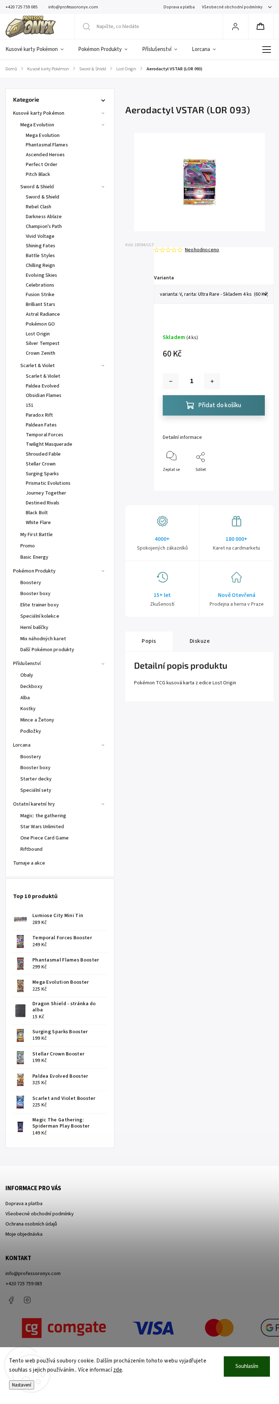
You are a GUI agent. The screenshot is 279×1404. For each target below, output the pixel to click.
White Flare (38, 522)
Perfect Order (41, 164)
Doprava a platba (179, 7)
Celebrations (40, 285)
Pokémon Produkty (34, 571)
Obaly (26, 675)
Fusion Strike (40, 294)
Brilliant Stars (41, 304)
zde (117, 1370)
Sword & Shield (37, 186)
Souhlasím (246, 1366)
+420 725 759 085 (23, 1283)
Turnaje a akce (29, 863)
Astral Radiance (43, 314)
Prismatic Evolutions (48, 483)
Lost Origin (38, 334)
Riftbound (31, 849)
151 (29, 405)
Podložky (30, 731)
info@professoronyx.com (33, 1273)
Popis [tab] (149, 641)
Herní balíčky (34, 627)
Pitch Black (38, 174)
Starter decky (36, 779)
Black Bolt (37, 512)
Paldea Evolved (42, 386)
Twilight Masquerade (49, 444)
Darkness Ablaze (44, 216)
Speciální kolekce (39, 616)
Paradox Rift (39, 415)
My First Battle (36, 534)
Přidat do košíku (219, 405)
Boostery (30, 582)
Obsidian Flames (44, 395)
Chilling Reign (40, 265)
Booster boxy (35, 593)
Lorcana (22, 745)
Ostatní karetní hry (34, 804)
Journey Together (46, 493)
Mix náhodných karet (43, 638)
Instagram (27, 1300)
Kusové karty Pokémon (38, 113)
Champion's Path (44, 226)
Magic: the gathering (43, 815)
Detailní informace (182, 437)
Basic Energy (34, 557)
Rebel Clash (38, 207)
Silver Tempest (43, 343)
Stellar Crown (41, 464)
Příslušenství (27, 663)
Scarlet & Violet (37, 365)
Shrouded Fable (43, 454)
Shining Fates (40, 245)
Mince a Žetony (37, 720)
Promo (27, 546)
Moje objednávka (24, 1234)
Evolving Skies (41, 275)
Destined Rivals (43, 503)
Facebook (10, 1300)
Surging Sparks (42, 473)
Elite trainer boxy (39, 605)
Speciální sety (35, 790)
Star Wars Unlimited (42, 826)
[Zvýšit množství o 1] (212, 381)
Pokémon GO (40, 324)
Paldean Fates (41, 425)
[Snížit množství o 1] (171, 381)
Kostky (28, 708)
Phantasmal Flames (47, 145)
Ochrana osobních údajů (31, 1224)
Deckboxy (31, 686)
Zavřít (253, 482)
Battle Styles (40, 255)
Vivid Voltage (40, 236)
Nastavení (21, 1384)
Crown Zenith (40, 353)
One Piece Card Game (44, 838)
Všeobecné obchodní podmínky (232, 7)
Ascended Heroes (45, 154)
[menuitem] (38, 49)
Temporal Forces (45, 434)
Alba (25, 697)
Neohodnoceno (202, 249)
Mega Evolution (37, 125)
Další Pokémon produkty (47, 649)
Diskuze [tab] (200, 641)
